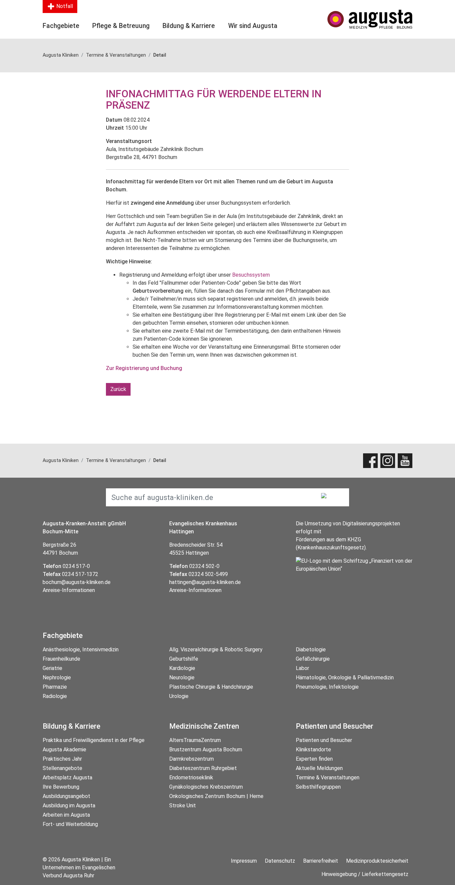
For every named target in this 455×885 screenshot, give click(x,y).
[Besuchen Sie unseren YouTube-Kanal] (405, 460)
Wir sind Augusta (252, 26)
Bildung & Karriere (189, 26)
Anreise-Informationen (69, 590)
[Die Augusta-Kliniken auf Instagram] (387, 460)
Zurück (118, 389)
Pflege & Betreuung (121, 26)
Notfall (64, 6)
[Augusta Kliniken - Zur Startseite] (369, 19)
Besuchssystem (251, 275)
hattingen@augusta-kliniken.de (205, 582)
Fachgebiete (61, 26)
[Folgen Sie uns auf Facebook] (370, 460)
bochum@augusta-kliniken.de (77, 582)
